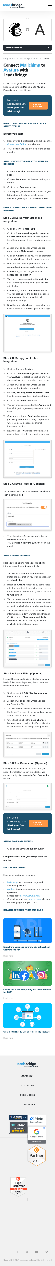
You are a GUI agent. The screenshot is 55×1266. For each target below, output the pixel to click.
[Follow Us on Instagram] (17, 1252)
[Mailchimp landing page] (15, 29)
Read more (8, 955)
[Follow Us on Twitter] (46, 1252)
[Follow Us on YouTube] (36, 1252)
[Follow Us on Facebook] (8, 1252)
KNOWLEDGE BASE (30, 895)
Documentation (14, 47)
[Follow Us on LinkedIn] (27, 1252)
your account (35, 899)
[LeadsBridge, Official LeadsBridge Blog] (14, 5)
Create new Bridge (17, 144)
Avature (11, 889)
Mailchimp (12, 882)
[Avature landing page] (40, 29)
